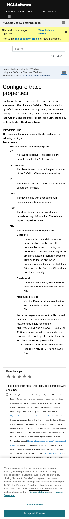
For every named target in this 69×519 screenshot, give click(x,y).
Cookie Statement (39, 492)
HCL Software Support (52, 453)
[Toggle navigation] (9, 16)
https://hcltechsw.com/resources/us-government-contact (32, 416)
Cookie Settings (34, 504)
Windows (35, 69)
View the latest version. (46, 32)
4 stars (24, 376)
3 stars (19, 376)
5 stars (30, 376)
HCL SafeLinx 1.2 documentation (22, 22)
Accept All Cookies (34, 513)
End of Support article (26, 38)
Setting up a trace (12, 75)
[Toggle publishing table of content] (64, 72)
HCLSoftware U (51, 11)
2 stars (14, 376)
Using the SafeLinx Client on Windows (22, 72)
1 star (9, 376)
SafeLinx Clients (19, 69)
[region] (34, 488)
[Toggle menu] (63, 23)
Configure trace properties (36, 75)
